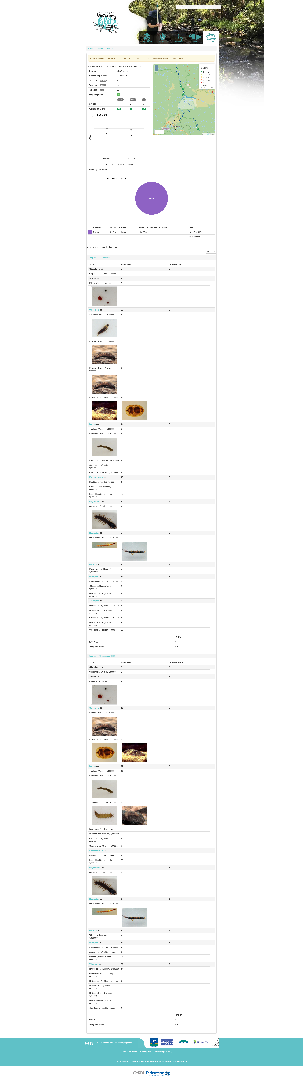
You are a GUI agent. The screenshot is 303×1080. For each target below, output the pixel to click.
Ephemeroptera (96, 477)
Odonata (93, 564)
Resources (179, 41)
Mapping (211, 41)
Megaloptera (94, 501)
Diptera (92, 424)
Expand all (211, 252)
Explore (101, 48)
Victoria (110, 48)
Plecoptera (94, 576)
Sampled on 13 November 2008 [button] (101, 656)
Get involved (147, 41)
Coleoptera (94, 309)
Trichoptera (94, 600)
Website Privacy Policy (179, 1061)
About (195, 41)
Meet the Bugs (163, 41)
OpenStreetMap (206, 134)
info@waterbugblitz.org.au (170, 1051)
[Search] (218, 7)
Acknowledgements (165, 1061)
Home (90, 48)
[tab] (151, 257)
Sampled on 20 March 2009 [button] (100, 257)
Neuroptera (94, 533)
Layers (159, 132)
